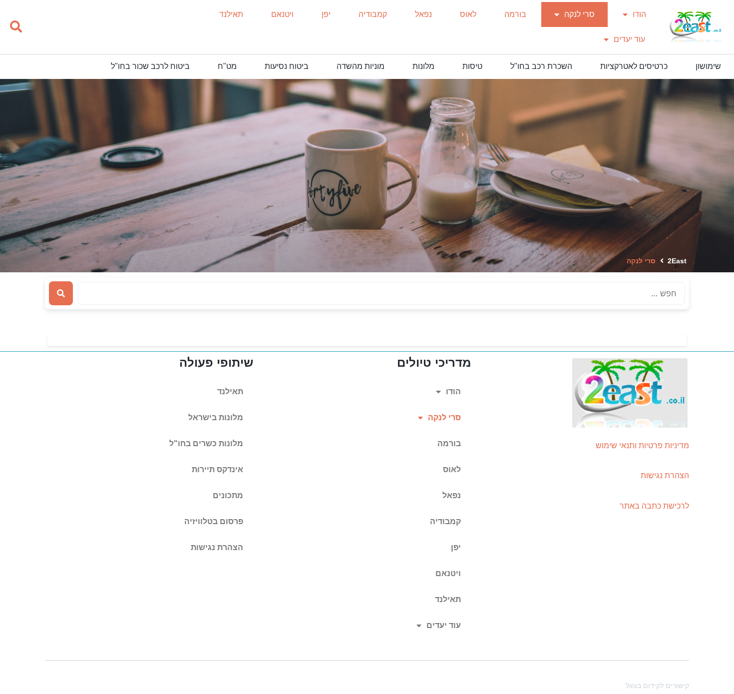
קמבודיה (373, 14)
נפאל (423, 14)
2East (677, 261)
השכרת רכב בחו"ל (541, 66)
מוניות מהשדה (360, 66)
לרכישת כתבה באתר (654, 506)
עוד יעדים (629, 39)
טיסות (472, 66)
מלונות (423, 66)
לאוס (468, 14)
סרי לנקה (579, 14)
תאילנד (231, 14)
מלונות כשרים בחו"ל (206, 443)
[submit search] (61, 293)
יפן (326, 14)
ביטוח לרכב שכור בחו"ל (150, 66)
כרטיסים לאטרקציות (634, 66)
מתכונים (228, 495)
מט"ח (227, 66)
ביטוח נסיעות (287, 66)
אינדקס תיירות (217, 469)
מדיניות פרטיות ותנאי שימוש (642, 445)
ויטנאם (282, 14)
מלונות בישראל (215, 417)
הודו (639, 14)
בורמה (515, 14)
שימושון (708, 66)
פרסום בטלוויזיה (213, 521)
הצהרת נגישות (665, 475)
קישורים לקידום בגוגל (657, 686)
